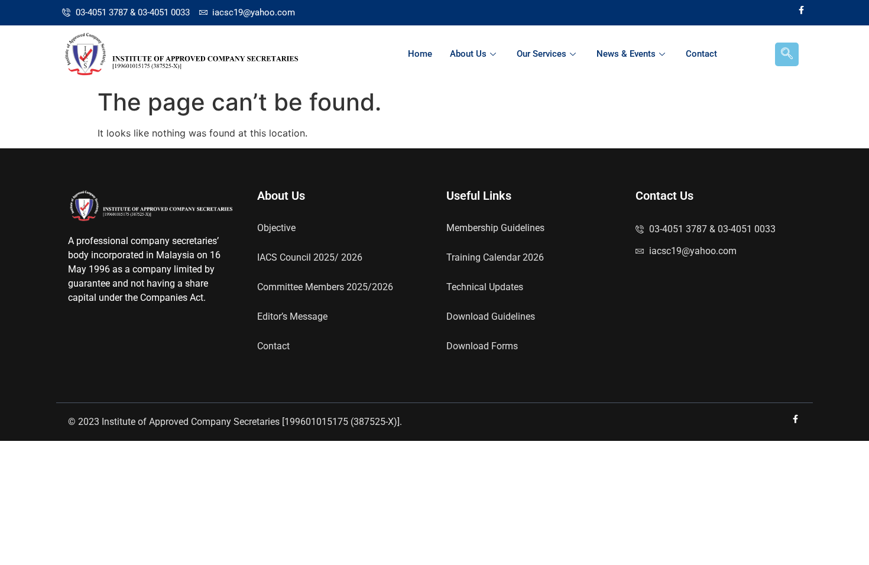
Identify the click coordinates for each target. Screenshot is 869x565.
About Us (468, 53)
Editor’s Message (292, 316)
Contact (701, 53)
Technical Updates (484, 287)
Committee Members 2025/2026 (325, 287)
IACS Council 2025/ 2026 (309, 257)
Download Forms (482, 346)
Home (420, 53)
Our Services (541, 53)
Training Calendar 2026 (495, 257)
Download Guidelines (490, 316)
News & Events (626, 53)
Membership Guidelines (495, 227)
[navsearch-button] (787, 54)
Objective (276, 227)
